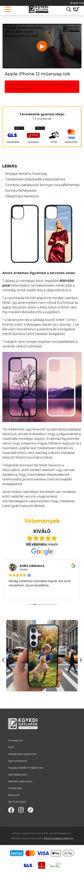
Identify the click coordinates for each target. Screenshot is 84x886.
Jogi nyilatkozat (17, 760)
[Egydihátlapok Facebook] (11, 810)
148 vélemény (36, 544)
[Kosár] (75, 9)
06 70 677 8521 (17, 801)
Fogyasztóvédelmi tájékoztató (26, 767)
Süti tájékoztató (17, 774)
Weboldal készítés (21, 838)
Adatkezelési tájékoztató (22, 753)
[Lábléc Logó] (23, 728)
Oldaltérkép (15, 788)
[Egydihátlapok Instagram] (21, 810)
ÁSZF (11, 747)
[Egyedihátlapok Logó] (38, 9)
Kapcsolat (14, 794)
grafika (39, 838)
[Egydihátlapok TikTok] (30, 810)
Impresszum (15, 740)
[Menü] (8, 9)
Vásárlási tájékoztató (20, 781)
